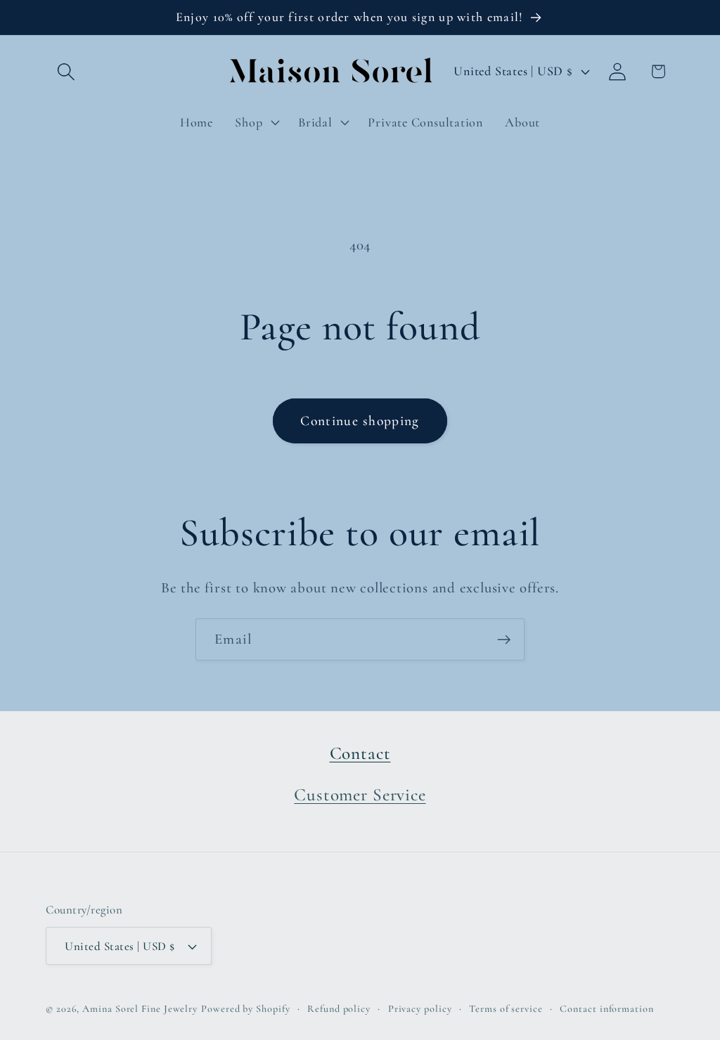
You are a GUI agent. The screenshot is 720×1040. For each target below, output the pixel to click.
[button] (66, 71)
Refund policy (339, 1009)
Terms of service (506, 1009)
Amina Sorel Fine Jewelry (140, 1009)
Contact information (606, 1009)
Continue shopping (359, 420)
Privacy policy (420, 1009)
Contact (360, 753)
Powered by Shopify (245, 1009)
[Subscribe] (504, 639)
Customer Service (359, 794)
